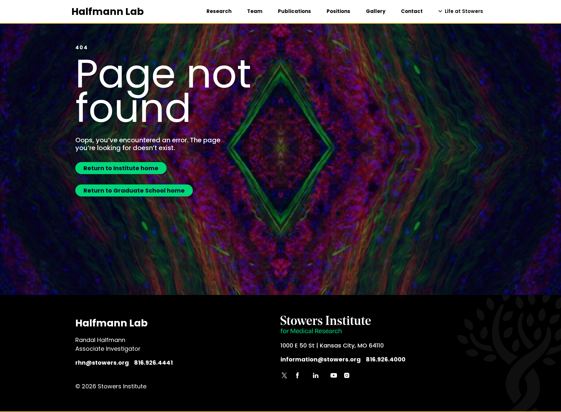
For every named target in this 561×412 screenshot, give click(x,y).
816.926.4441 (153, 363)
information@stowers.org (320, 359)
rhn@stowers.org (102, 363)
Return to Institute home (120, 168)
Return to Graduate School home (134, 190)
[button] (460, 11)
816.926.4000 (385, 359)
